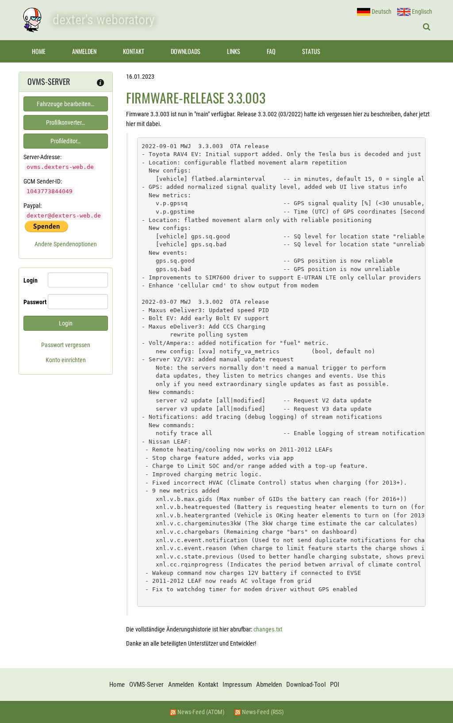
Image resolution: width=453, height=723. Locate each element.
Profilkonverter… (65, 122)
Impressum (237, 685)
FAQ (271, 51)
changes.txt (267, 629)
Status (311, 51)
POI (334, 685)
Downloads (185, 51)
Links (233, 51)
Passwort (32, 302)
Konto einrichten (66, 359)
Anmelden (84, 51)
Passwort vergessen (65, 344)
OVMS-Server (146, 685)
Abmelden (269, 685)
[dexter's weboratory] (32, 20)
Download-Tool (306, 685)
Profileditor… (65, 141)
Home (39, 51)
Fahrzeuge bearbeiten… (65, 103)
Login (30, 280)
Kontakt (133, 51)
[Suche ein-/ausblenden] (426, 27)
